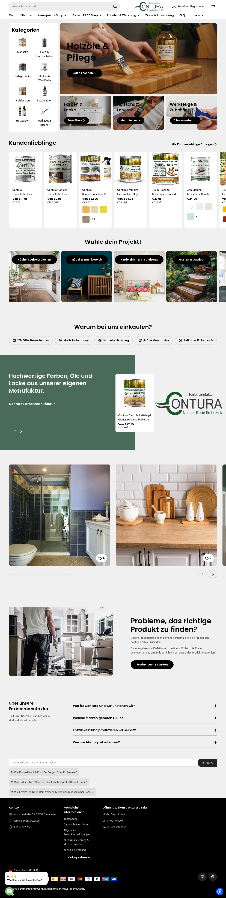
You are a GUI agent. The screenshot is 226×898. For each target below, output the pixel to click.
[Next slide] (21, 431)
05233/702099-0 (22, 827)
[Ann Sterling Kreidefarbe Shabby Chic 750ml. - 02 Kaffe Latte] (208, 206)
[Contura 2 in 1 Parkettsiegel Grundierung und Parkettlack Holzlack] (134, 393)
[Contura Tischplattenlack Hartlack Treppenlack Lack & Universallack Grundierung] (25, 169)
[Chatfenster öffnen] (9, 891)
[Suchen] (115, 6)
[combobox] (64, 6)
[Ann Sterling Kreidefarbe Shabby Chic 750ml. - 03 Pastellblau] (191, 216)
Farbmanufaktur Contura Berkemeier (39, 888)
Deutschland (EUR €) (26, 870)
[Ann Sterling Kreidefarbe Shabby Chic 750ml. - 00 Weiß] (191, 206)
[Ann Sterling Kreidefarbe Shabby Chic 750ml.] (200, 169)
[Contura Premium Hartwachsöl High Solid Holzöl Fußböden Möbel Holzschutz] (130, 169)
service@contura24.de (26, 820)
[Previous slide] (10, 431)
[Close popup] (40, 875)
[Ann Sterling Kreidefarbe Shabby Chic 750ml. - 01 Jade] (199, 206)
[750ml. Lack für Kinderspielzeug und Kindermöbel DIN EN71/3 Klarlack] (165, 169)
